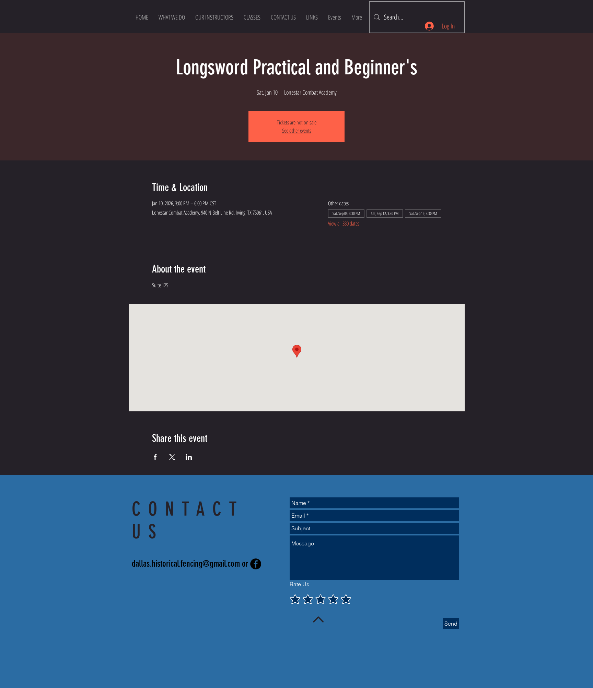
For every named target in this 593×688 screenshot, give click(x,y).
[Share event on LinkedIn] (189, 457)
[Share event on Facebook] (155, 457)
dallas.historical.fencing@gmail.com (186, 563)
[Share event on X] (172, 457)
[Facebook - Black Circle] (255, 563)
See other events (296, 130)
